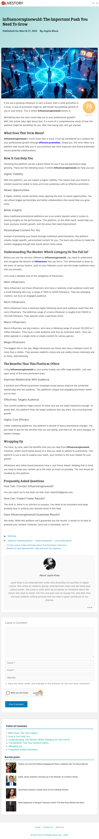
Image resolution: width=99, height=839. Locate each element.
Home (37, 827)
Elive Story (38, 835)
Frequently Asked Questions (23, 749)
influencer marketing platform (20, 541)
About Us (60, 827)
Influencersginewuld (43, 541)
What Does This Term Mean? (23, 733)
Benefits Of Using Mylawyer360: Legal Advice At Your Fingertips (34, 548)
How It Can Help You (19, 736)
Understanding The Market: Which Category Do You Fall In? (39, 739)
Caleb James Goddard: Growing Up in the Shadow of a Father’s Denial (48, 777)
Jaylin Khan (50, 31)
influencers (40, 261)
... (90, 605)
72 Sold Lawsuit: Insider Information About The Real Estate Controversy (37, 545)
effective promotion (49, 142)
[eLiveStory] (12, 3)
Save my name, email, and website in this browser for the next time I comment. (49, 683)
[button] (93, 3)
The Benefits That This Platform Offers (29, 743)
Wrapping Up (15, 746)
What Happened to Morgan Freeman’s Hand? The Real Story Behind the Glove (51, 802)
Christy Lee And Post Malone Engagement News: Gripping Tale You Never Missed (53, 764)
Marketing (12, 536)
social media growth (63, 541)
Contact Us (48, 827)
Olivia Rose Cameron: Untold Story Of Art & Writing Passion (43, 790)
